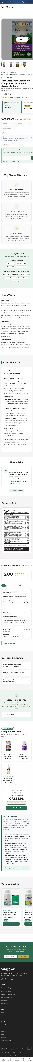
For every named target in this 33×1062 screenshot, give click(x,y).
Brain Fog (16, 281)
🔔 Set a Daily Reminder (16, 490)
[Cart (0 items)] (25, 6)
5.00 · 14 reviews (15, 97)
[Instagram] (2, 938)
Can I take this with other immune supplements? (13, 632)
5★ (9, 545)
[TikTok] (9, 938)
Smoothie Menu (6, 999)
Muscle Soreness (10, 277)
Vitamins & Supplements (8, 947)
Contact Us (25, 2)
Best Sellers (4, 959)
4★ (15, 545)
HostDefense (10, 72)
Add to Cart (11, 883)
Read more (6, 564)
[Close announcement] (30, 2)
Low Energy (6, 274)
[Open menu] (30, 6)
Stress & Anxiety (25, 274)
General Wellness (21, 267)
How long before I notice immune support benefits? (13, 639)
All (3, 545)
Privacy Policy (9, 1015)
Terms (17, 1015)
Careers (3, 996)
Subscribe (23, 915)
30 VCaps (8, 124)
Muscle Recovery (21, 263)
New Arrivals (4, 962)
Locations (4, 987)
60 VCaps (23, 124)
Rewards (3, 990)
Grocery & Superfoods (8, 953)
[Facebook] (5, 938)
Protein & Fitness (6, 950)
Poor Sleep (15, 274)
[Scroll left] (1, 867)
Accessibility (24, 1015)
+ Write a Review (26, 524)
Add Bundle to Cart (16, 767)
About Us (4, 984)
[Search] (21, 6)
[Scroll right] (31, 867)
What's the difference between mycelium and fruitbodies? (12, 624)
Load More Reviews (9, 602)
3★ (20, 545)
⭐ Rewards (5, 2)
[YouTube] (12, 938)
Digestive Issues (22, 277)
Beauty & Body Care (7, 956)
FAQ (2, 971)
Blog (2, 993)
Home (3, 72)
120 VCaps (8, 128)
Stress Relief (10, 267)
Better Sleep (10, 263)
